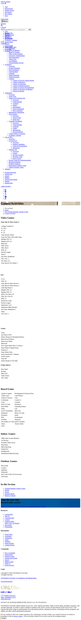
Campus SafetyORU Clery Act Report (12, 522)
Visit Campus (13, 114)
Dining (7, 490)
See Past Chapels (18, 155)
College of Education (19, 84)
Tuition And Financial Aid (17, 98)
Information (5, 530)
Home (7, 210)
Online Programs (14, 75)
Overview (12, 48)
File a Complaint (10, 553)
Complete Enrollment (15, 121)
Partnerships (8, 527)
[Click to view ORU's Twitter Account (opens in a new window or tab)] (5, 592)
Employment (9, 42)
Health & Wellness (14, 164)
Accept (4, 618)
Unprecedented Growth (16, 63)
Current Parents (9, 545)
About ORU (9, 47)
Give (6, 16)
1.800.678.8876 (6, 186)
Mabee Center (9, 562)
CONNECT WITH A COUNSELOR (24, 506)
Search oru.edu (5, 29)
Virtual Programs (14, 77)
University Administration (17, 56)
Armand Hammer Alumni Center (15, 488)
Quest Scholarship (18, 109)
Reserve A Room (10, 495)
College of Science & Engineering (23, 87)
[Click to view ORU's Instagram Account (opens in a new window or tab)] (7, 592)
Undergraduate (13, 71)
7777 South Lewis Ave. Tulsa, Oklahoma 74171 (8, 596)
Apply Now (4, 19)
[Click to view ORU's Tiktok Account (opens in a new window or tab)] (11, 592)
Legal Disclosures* (7, 581)
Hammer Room (9, 494)
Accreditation (13, 61)
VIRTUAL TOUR (7, 506)
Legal (3, 569)
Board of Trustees (14, 52)
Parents (7, 181)
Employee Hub (9, 556)
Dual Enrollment (14, 70)
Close (3, 3)
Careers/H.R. (9, 514)
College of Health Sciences (21, 86)
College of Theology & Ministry (23, 89)
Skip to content (5, 1)
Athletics (7, 169)
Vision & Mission (14, 50)
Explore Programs (14, 68)
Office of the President (16, 54)
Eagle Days (16, 119)
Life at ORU (9, 137)
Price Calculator (18, 110)
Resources (4, 510)
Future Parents (9, 543)
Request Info (9, 8)
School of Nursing (18, 91)
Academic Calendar (11, 40)
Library (7, 560)
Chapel (7, 44)
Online (15, 105)
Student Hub (9, 183)
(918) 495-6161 (6, 599)
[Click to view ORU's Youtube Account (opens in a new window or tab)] (9, 592)
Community (5, 549)
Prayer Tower (17, 158)
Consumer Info (9, 518)
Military (7, 178)
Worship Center (17, 157)
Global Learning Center (16, 167)
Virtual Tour (12, 59)
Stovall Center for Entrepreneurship (20, 160)
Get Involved (13, 141)
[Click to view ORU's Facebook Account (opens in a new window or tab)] (3, 592)
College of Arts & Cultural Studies (23, 80)
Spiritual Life (13, 149)
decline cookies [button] (34, 616)
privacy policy (18, 616)
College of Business (19, 82)
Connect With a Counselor (17, 133)
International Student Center (17, 165)
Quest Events (9, 45)
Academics (8, 64)
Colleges (11, 79)
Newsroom (8, 12)
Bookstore (8, 49)
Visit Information (14, 57)
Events (7, 492)
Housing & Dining (14, 162)
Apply (7, 540)
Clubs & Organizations (20, 146)
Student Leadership (19, 144)
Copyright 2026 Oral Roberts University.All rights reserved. (14, 574)
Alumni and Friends (11, 179)
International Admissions (16, 112)
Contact (7, 520)
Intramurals (16, 148)
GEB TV (8, 563)
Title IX (7, 516)
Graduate (11, 73)
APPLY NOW (40, 506)
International (16, 107)
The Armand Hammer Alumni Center (16, 212)
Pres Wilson (8, 14)
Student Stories (9, 10)
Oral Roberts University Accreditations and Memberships (18, 578)
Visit (6, 7)
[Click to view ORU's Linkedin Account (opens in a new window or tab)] (2, 592)
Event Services (9, 565)
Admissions (8, 93)
